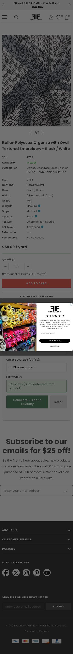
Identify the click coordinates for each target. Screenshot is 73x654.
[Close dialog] (71, 305)
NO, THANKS (54, 346)
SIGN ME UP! (54, 341)
